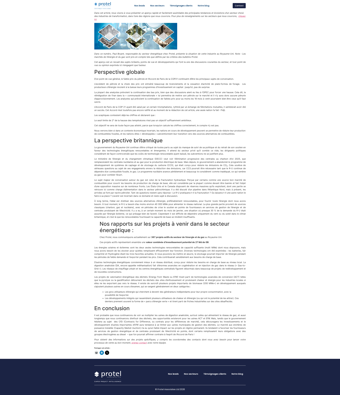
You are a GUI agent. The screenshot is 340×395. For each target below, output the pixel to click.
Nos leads (139, 5)
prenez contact (139, 342)
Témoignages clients (181, 5)
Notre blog (203, 5)
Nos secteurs (157, 5)
